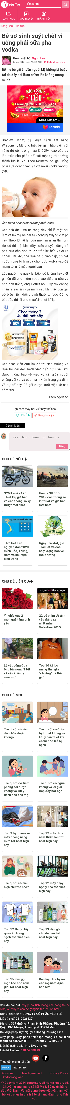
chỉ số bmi (52, 1009)
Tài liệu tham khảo (55, 62)
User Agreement (31, 1073)
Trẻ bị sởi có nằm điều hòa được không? (16, 733)
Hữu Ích (24, 415)
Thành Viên (44, 18)
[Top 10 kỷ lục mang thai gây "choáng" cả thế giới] (52, 648)
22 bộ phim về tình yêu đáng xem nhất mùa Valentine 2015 (52, 621)
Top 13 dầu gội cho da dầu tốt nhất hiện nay (49, 933)
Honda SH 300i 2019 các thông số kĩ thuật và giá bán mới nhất (52, 499)
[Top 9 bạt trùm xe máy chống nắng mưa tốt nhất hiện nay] (17, 816)
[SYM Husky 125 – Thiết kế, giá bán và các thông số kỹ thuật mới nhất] (17, 476)
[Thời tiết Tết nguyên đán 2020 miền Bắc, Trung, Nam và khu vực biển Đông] (17, 526)
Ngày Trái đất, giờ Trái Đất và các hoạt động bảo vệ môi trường (51, 549)
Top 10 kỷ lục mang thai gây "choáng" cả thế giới (50, 671)
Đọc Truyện (26, 18)
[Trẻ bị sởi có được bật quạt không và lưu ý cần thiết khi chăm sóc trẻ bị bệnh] (52, 712)
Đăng (62, 446)
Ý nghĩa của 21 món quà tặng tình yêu (17, 619)
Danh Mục (9, 18)
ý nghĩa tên (37, 1009)
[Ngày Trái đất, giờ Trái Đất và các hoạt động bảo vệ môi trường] (52, 526)
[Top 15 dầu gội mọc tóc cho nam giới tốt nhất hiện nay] (17, 962)
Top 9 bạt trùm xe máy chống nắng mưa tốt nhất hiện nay (17, 839)
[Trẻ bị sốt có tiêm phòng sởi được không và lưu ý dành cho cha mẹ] (17, 766)
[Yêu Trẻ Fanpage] (45, 1061)
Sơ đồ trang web (12, 1077)
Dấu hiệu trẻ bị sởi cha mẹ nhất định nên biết (52, 983)
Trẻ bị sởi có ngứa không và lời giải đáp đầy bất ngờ (52, 787)
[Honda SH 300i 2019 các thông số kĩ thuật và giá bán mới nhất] (52, 476)
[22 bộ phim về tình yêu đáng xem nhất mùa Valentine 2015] (52, 598)
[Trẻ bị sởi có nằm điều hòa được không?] (17, 712)
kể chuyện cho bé (18, 1009)
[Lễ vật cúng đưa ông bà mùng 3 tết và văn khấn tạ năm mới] (17, 648)
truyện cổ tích (31, 1005)
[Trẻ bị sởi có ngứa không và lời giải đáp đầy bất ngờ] (52, 766)
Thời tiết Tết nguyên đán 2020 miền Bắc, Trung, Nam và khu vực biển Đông (16, 551)
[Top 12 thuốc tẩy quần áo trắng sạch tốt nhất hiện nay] (17, 912)
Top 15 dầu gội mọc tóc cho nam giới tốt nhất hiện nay (16, 985)
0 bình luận (13, 425)
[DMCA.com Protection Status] (14, 1069)
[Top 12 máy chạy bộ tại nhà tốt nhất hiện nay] (52, 866)
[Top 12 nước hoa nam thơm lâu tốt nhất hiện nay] (52, 816)
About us (7, 1073)
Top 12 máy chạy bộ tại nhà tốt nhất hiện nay (52, 887)
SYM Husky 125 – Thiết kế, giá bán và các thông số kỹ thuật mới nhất (17, 499)
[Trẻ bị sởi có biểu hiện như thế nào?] (17, 866)
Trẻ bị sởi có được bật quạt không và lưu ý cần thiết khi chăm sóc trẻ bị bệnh (52, 737)
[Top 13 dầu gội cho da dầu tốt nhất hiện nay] (52, 912)
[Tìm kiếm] (65, 4)
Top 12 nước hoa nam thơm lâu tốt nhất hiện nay (51, 837)
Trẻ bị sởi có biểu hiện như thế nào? (16, 885)
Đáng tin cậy (45, 415)
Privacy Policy (58, 1073)
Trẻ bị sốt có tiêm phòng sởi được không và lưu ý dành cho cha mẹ (16, 789)
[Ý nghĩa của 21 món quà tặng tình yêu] (17, 598)
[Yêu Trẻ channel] (35, 1061)
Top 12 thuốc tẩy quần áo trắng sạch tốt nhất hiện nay (16, 935)
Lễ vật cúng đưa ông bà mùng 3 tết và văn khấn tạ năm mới (17, 671)
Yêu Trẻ (14, 4)
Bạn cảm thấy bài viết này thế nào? (35, 409)
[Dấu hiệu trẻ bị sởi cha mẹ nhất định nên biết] (52, 962)
